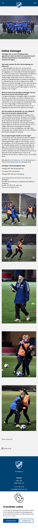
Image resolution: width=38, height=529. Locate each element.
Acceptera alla (11, 521)
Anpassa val (26, 521)
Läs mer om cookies (9, 516)
